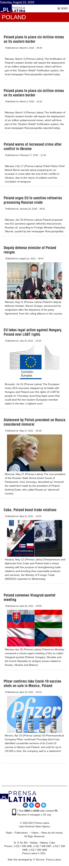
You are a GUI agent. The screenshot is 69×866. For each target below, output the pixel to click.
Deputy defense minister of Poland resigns (30, 249)
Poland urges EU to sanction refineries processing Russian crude (33, 200)
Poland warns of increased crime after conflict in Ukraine (33, 146)
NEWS (64, 8)
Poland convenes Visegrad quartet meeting (29, 597)
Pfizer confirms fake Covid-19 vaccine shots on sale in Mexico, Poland (32, 683)
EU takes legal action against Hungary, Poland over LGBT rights (33, 332)
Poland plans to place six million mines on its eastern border (34, 39)
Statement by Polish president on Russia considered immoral (34, 422)
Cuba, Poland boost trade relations (30, 509)
